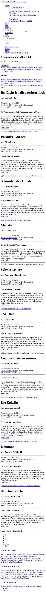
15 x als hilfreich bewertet (9, 503)
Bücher (7, 6)
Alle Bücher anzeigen (16, 7)
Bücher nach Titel (7, 71)
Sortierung (5, 65)
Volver (11, 554)
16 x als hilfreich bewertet (9, 459)
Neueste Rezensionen (8, 550)
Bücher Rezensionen (8, 582)
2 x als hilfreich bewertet (9, 282)
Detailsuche (9, 33)
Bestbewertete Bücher (19, 67)
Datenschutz (5, 588)
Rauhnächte (31, 554)
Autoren (8, 29)
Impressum (38, 586)
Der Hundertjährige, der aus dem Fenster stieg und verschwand (22, 573)
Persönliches (10, 586)
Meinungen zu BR (21, 586)
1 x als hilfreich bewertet (9, 193)
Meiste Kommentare (21, 69)
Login (7, 36)
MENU (4, 2)
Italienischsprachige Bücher (18, 15)
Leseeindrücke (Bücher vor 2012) (20, 21)
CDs (6, 25)
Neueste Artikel (6, 67)
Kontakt (31, 586)
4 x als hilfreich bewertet (9, 238)
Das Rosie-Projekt (17, 578)
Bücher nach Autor (34, 69)
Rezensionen (13, 19)
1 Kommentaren (27, 503)
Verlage (3, 586)
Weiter (7, 544)
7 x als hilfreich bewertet (9, 149)
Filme (7, 23)
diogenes (4, 75)
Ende (7, 546)
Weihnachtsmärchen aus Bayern (18, 557)
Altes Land (23, 572)
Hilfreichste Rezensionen (10, 566)
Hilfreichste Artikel (7, 69)
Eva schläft (11, 570)
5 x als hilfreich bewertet (9, 105)
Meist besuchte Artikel (34, 67)
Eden (13, 562)
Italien (7, 27)
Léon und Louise (11, 576)
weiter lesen (5, 128)
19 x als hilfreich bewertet (9, 415)
